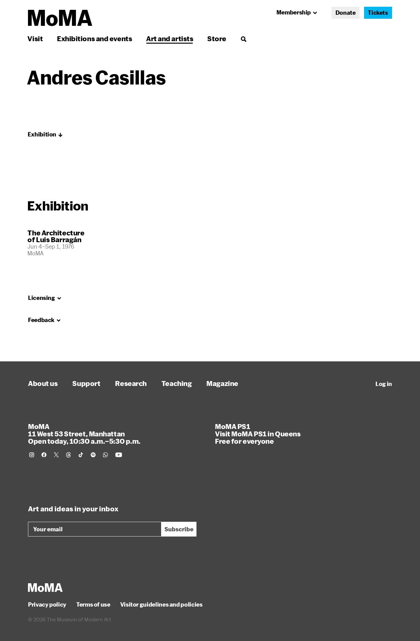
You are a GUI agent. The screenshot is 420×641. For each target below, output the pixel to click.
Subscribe (178, 529)
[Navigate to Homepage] (60, 18)
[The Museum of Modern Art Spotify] (93, 455)
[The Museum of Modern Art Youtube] (119, 455)
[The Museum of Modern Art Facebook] (44, 455)
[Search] (243, 38)
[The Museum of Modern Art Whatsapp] (105, 455)
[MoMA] (45, 587)
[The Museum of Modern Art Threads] (68, 455)
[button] (45, 134)
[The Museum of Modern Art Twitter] (56, 455)
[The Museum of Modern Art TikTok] (81, 455)
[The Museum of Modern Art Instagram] (32, 455)
